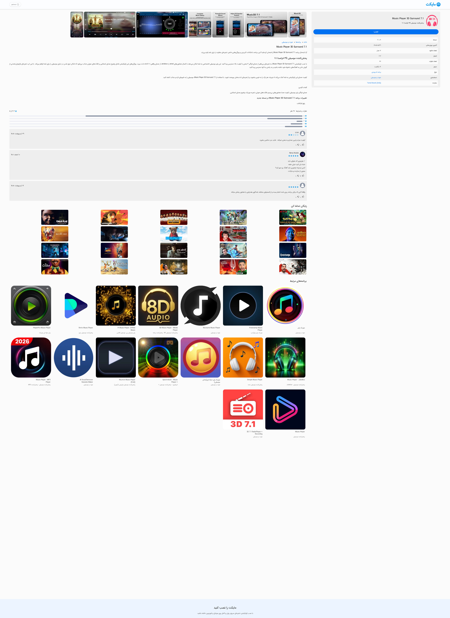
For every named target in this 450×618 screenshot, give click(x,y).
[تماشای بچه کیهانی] (114, 267)
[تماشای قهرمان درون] (114, 251)
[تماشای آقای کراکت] (54, 267)
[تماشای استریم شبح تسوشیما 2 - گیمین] (292, 267)
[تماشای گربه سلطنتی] (54, 234)
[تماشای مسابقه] (173, 251)
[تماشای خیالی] (173, 234)
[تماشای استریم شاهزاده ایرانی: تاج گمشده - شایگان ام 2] (233, 251)
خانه (305, 42)
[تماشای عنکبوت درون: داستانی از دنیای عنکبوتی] (54, 251)
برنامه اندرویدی (376, 72)
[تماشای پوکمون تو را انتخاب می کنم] (114, 218)
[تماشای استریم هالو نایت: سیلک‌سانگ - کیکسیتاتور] (233, 267)
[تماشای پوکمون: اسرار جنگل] (292, 218)
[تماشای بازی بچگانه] (54, 218)
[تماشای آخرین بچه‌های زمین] (233, 218)
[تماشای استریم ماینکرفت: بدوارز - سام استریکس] (233, 234)
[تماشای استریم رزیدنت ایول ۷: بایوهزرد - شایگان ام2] (173, 267)
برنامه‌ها (298, 42)
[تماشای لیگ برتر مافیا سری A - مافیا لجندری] (173, 218)
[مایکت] (433, 6)
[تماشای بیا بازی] (114, 234)
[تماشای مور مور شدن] (292, 251)
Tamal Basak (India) (374, 83)
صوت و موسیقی (376, 77)
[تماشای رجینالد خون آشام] (292, 234)
